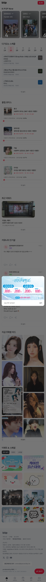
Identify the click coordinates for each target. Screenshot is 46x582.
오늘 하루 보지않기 (9, 303)
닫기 (41, 303)
